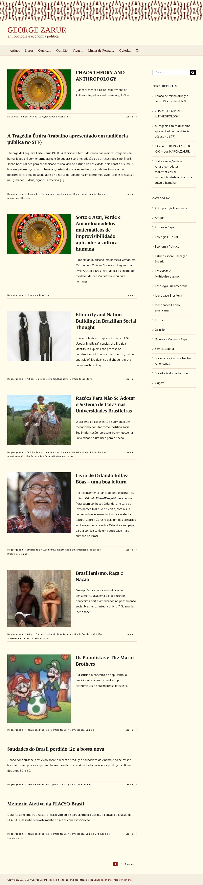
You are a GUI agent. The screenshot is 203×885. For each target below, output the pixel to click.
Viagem (160, 383)
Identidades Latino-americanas (67, 729)
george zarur (17, 193)
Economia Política (167, 246)
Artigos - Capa (37, 116)
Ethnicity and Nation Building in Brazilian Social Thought (106, 321)
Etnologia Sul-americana (74, 549)
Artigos (25, 116)
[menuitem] (15, 50)
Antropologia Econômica (171, 208)
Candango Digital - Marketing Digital (113, 879)
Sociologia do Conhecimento (75, 784)
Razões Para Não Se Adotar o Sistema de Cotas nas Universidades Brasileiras (105, 404)
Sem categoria (164, 349)
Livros (159, 320)
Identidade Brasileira (56, 116)
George (14, 116)
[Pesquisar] (137, 50)
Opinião (25, 197)
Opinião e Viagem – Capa (171, 339)
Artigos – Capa (164, 227)
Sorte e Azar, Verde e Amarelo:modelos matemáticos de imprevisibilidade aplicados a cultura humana (173, 172)
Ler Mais (130, 116)
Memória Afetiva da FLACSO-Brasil (45, 803)
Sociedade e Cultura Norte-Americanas (52, 456)
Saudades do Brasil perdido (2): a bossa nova (55, 749)
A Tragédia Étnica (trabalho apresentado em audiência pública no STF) (173, 131)
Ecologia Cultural (166, 237)
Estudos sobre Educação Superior (171, 258)
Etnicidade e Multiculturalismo (43, 193)
